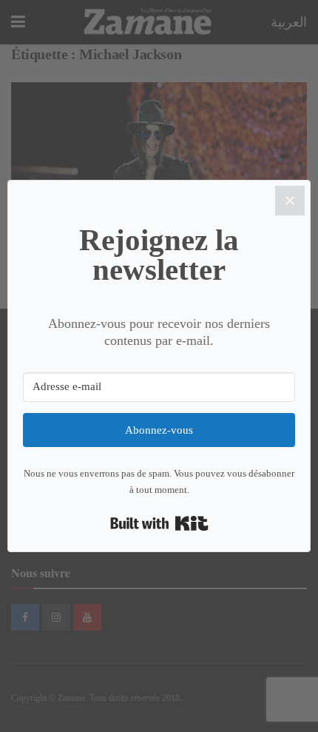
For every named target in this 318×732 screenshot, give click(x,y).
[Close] (290, 200)
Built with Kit (159, 523)
